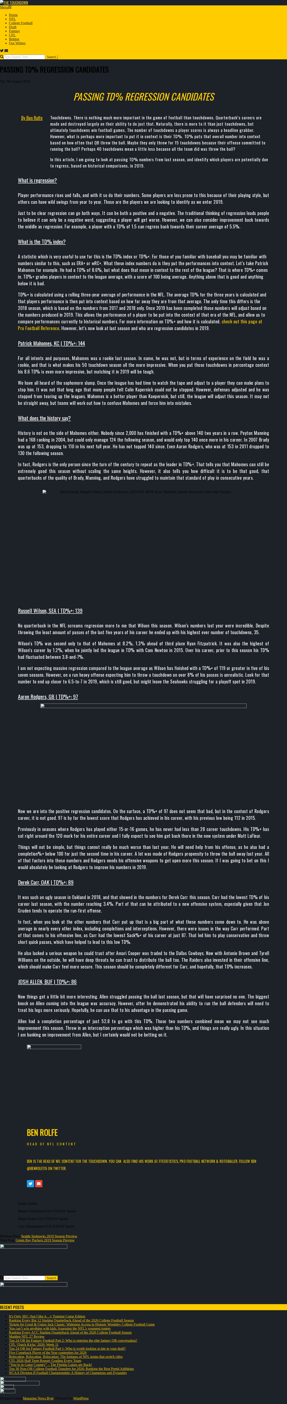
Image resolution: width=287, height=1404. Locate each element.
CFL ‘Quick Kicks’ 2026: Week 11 (34, 1344)
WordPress (81, 1398)
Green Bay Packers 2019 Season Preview (45, 1240)
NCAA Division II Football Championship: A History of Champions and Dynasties (68, 1373)
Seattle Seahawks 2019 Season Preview (49, 1236)
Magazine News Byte (38, 1398)
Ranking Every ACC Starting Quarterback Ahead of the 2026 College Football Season (70, 1332)
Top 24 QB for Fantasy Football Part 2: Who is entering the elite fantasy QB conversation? (73, 1340)
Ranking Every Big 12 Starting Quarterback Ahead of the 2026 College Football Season (71, 1320)
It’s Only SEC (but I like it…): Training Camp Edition (47, 1316)
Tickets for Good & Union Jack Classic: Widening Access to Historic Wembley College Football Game (82, 1324)
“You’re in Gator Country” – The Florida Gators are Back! (50, 1365)
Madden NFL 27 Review (27, 1336)
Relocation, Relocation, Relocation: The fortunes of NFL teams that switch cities (66, 1357)
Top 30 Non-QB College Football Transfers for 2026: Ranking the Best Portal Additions (71, 1369)
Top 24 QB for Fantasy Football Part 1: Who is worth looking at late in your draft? (67, 1348)
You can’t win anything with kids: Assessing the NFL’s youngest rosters (60, 1328)
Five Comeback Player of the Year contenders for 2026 (48, 1353)
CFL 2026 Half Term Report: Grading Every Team (45, 1361)
